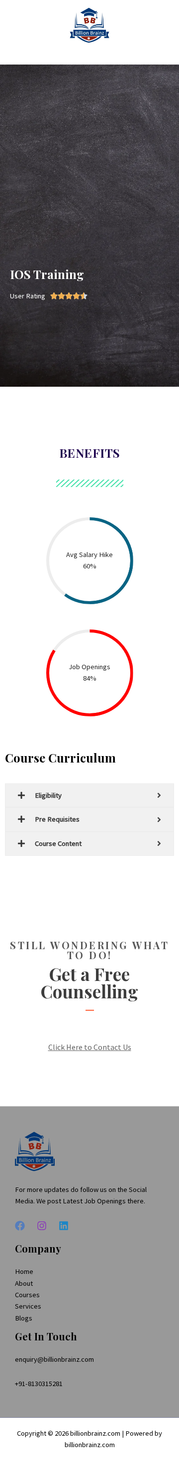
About (24, 1283)
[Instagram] (42, 1226)
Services (28, 1306)
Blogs (23, 1318)
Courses (27, 1294)
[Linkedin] (64, 1226)
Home (24, 1271)
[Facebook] (20, 1226)
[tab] (89, 795)
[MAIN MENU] (158, 25)
